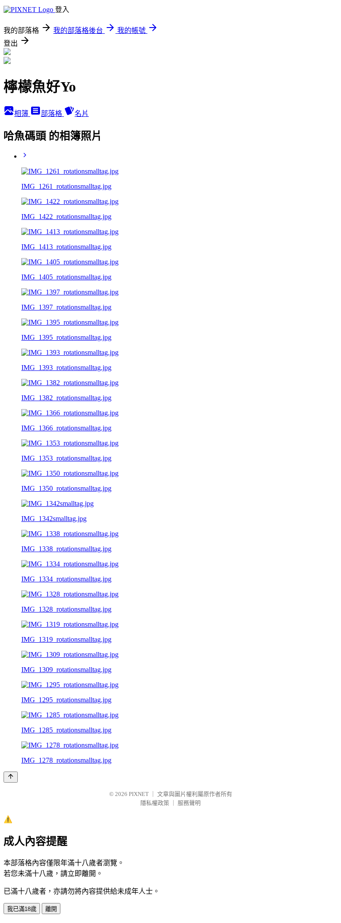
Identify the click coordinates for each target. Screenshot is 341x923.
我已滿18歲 (21, 909)
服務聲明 (189, 803)
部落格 (52, 113)
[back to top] (11, 777)
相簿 (22, 113)
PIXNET (139, 794)
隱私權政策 (154, 803)
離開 (51, 909)
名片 (82, 113)
